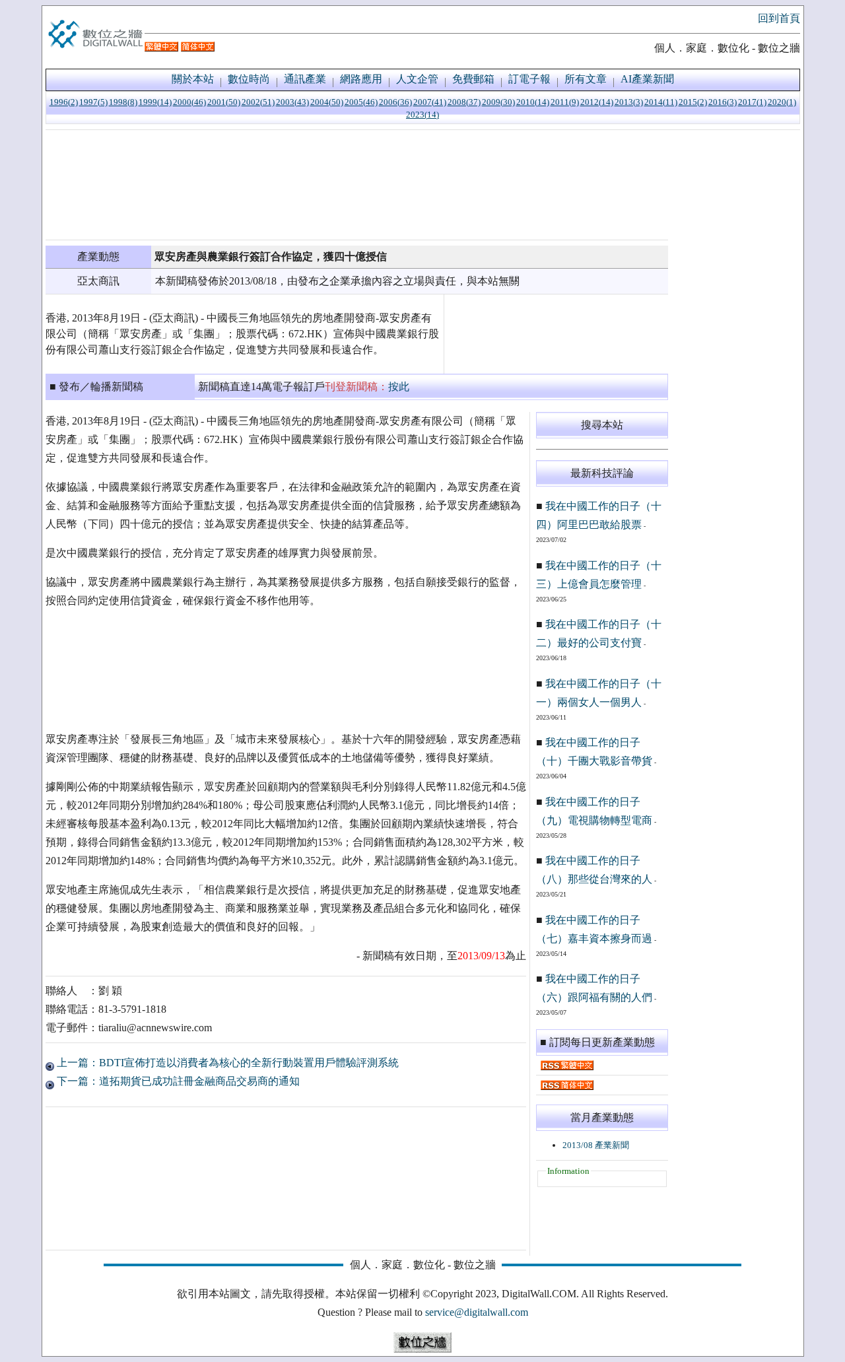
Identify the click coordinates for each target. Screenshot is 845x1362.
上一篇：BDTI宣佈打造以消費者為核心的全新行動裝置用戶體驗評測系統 (226, 1062)
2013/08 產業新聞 (595, 1145)
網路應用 (361, 79)
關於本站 (193, 79)
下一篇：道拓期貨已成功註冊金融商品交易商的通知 (177, 1081)
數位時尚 (249, 79)
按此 (398, 386)
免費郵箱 (473, 79)
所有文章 (585, 79)
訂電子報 (529, 79)
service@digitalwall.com (476, 1312)
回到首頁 (779, 18)
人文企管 (417, 79)
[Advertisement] (357, 184)
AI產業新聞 (647, 79)
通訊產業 (305, 79)
